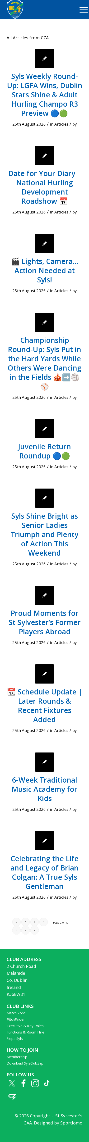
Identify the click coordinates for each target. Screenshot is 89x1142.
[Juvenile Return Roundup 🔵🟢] (44, 428)
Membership (17, 1056)
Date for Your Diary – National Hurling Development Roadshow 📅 (44, 187)
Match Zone (16, 1013)
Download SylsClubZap (25, 1063)
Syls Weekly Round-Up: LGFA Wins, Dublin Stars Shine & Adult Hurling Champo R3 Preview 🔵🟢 (44, 94)
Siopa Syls (15, 1038)
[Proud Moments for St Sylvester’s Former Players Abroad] (44, 595)
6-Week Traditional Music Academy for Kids (44, 789)
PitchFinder (16, 1019)
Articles (61, 124)
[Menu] (81, 9)
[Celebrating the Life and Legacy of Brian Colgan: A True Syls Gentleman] (44, 840)
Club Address (24, 959)
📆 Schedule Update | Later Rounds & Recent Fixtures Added (44, 705)
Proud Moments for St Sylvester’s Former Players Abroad (45, 622)
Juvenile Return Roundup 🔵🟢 (44, 451)
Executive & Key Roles (25, 1025)
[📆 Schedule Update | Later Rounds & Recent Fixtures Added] (44, 674)
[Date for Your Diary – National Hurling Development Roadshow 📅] (44, 155)
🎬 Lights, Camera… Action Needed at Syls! (44, 270)
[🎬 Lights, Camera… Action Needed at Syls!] (44, 243)
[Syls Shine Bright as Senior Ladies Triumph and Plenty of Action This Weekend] (44, 498)
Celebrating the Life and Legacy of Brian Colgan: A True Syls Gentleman (44, 872)
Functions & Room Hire (25, 1032)
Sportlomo (71, 1123)
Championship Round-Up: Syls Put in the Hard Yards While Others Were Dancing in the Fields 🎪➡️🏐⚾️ (44, 363)
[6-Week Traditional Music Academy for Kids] (44, 762)
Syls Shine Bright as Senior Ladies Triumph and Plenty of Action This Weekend (44, 534)
